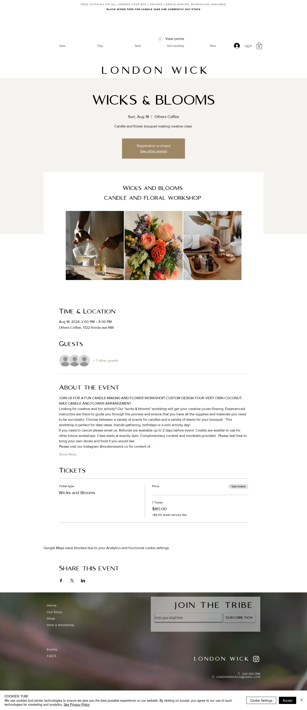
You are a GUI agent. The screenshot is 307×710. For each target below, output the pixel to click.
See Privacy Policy (77, 704)
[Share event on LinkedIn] (83, 580)
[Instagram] (256, 659)
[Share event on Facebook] (61, 580)
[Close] (301, 700)
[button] (259, 45)
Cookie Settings (261, 700)
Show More (68, 454)
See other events (153, 151)
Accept (287, 700)
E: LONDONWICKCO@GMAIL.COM (236, 677)
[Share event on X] (72, 580)
